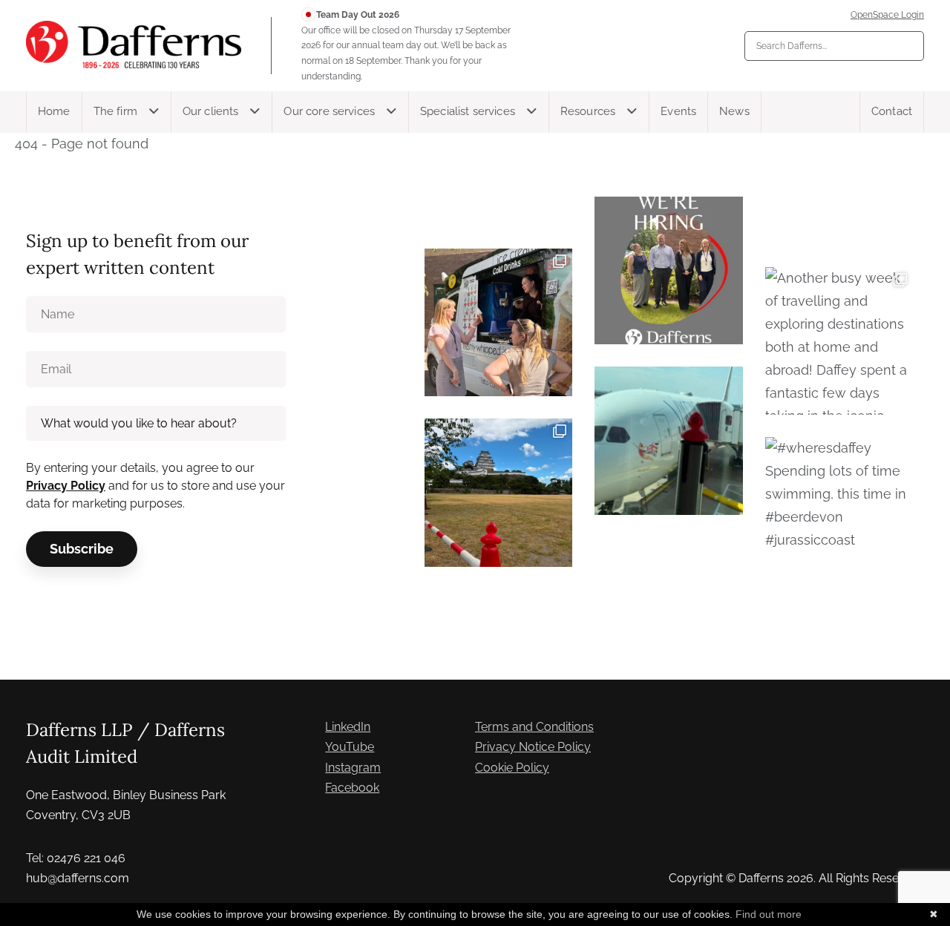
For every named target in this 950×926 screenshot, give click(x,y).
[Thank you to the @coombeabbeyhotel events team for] (498, 322)
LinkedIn (347, 727)
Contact (891, 111)
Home (54, 111)
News (734, 111)
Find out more (769, 914)
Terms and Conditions (534, 727)
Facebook (352, 788)
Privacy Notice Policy (533, 747)
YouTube (349, 747)
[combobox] (834, 46)
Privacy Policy (65, 486)
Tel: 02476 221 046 (75, 858)
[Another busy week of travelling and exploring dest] (839, 341)
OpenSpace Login (887, 15)
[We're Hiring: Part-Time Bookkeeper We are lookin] (668, 270)
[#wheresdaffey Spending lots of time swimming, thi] (839, 511)
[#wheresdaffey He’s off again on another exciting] (668, 440)
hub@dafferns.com (77, 878)
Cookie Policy (512, 768)
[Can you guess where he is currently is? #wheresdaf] (498, 492)
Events (678, 111)
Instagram (353, 768)
